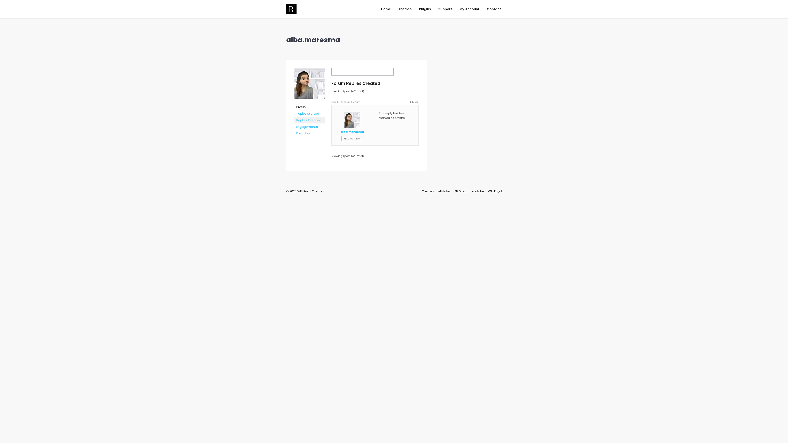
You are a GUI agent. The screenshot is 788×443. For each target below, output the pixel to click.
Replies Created (308, 120)
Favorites (303, 133)
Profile (301, 107)
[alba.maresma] (309, 101)
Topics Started (307, 113)
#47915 (414, 102)
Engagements (307, 126)
